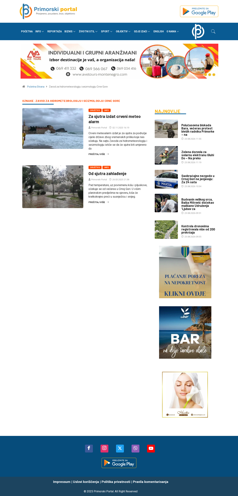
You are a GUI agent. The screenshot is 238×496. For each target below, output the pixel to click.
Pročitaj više (97, 154)
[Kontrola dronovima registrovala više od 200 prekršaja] (166, 229)
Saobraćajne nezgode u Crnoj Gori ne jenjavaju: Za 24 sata (197, 179)
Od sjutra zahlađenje (107, 173)
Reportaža (54, 31)
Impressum (61, 482)
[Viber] (135, 448)
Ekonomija (187, 148)
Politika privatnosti (116, 482)
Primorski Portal (99, 127)
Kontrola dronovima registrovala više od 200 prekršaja (198, 229)
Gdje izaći (140, 31)
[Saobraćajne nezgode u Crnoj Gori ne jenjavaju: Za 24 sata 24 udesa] (166, 179)
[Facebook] (89, 448)
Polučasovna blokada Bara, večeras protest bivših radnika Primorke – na (197, 129)
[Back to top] (230, 486)
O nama (171, 31)
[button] (213, 31)
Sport (105, 31)
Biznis (68, 31)
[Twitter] (120, 448)
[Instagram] (104, 448)
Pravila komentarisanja (150, 482)
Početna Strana (35, 86)
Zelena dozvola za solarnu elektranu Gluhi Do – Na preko (197, 155)
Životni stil (87, 31)
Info (38, 31)
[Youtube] (151, 448)
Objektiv (122, 31)
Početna (27, 31)
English (158, 31)
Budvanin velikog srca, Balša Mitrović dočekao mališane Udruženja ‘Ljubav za (197, 204)
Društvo (95, 110)
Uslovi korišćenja (86, 482)
